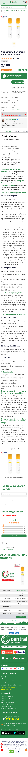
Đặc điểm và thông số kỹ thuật (11, 139)
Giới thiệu (4, 677)
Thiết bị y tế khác (16, 110)
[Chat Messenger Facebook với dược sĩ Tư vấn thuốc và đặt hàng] (4, 78)
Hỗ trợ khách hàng (9, 674)
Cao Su (20, 274)
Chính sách (6, 693)
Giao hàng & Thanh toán (8, 704)
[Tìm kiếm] (25, 7)
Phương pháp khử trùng (12, 153)
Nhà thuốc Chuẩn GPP (7, 681)
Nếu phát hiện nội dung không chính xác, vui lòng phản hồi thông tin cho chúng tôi (15, 114)
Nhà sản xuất (7, 157)
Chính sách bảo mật (13, 631)
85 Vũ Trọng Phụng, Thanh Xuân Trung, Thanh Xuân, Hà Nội (15, 724)
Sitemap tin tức (11, 708)
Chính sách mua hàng (7, 698)
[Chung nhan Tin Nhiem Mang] (17, 752)
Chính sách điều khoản (7, 696)
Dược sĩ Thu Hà (11, 119)
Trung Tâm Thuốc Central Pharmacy (14, 743)
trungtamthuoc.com (8, 185)
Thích (3, 504)
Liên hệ (3, 679)
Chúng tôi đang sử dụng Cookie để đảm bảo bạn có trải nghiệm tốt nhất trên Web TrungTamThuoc (13, 629)
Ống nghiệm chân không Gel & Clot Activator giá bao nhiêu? (11, 160)
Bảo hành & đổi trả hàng (8, 702)
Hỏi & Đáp (16, 131)
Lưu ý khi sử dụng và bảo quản (11, 148)
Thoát (17, 633)
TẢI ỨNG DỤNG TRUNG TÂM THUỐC (12, 729)
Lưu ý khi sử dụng (10, 151)
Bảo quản (8, 155)
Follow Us (4, 665)
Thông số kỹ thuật (10, 144)
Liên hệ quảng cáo (6, 689)
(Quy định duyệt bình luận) (10, 515)
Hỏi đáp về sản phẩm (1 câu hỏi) (13, 487)
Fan (7, 658)
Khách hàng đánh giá (12, 511)
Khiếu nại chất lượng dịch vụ (9, 687)
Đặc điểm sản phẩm (11, 142)
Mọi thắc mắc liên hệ (10, 713)
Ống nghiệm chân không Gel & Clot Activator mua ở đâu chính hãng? (11, 163)
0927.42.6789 (12, 719)
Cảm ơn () (10, 549)
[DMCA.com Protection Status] (11, 752)
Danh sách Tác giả (6, 706)
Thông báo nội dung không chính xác (11, 685)
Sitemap (3, 708)
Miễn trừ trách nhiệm (7, 683)
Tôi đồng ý (11, 633)
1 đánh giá (19, 58)
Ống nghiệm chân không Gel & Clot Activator (21, 590)
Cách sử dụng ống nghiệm (10, 146)
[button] (12, 620)
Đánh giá (25, 131)
